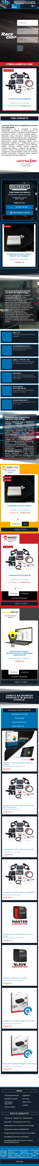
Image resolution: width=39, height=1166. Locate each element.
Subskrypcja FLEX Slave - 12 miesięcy (15, 978)
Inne (25, 524)
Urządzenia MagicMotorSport (19, 710)
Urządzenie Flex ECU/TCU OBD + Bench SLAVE (18, 849)
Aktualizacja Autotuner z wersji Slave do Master (19, 99)
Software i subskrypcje (19, 598)
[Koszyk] (37, 6)
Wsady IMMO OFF (18, 726)
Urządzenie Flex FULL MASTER (19, 575)
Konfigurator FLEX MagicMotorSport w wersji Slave (19, 1021)
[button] (29, 6)
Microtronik (19, 718)
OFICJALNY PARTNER (25, 165)
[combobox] (26, 23)
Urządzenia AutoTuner (19, 714)
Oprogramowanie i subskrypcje (19, 658)
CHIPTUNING (31, 2)
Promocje (13, 594)
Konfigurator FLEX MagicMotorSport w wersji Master (19, 1063)
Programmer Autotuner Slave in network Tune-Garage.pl (19, 255)
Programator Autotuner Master (19, 506)
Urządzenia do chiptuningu (19, 103)
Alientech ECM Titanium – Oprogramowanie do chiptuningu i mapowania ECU (19, 653)
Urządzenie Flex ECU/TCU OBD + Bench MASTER (19, 892)
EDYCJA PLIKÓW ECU (19, 722)
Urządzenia (16, 524)
